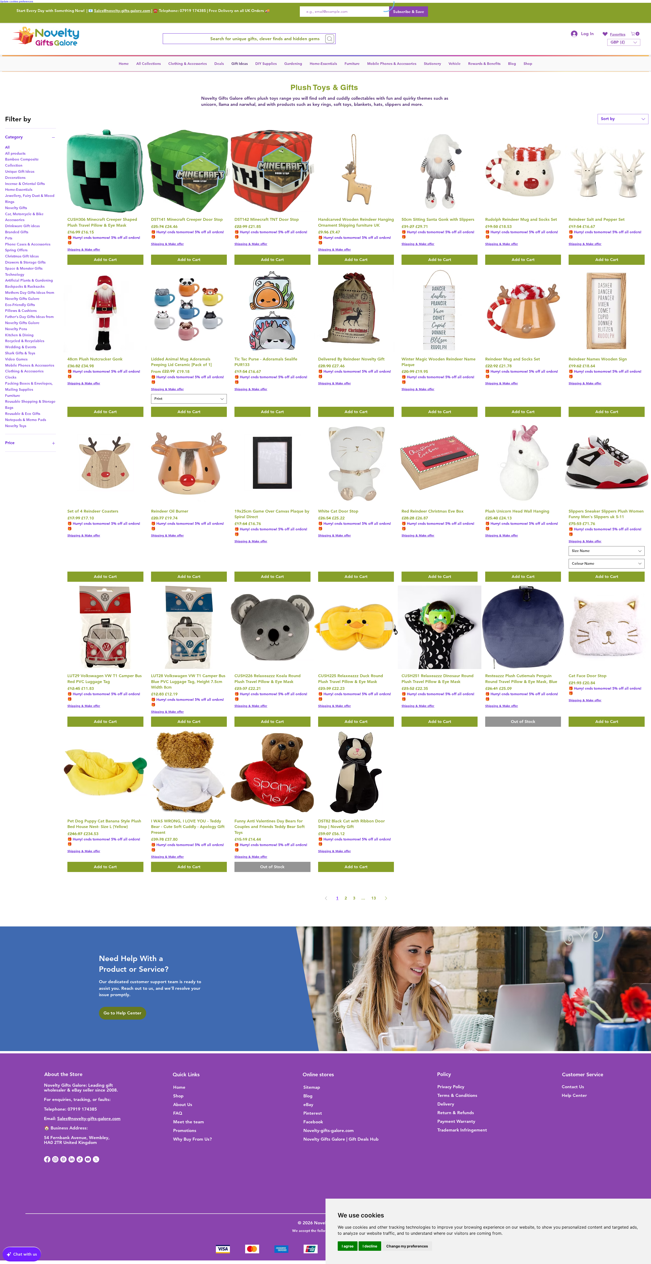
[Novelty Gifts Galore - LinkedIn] (71, 1159)
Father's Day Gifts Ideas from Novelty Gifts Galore (29, 319)
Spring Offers (16, 250)
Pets (8, 238)
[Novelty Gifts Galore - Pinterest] (63, 1159)
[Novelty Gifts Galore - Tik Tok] (80, 1159)
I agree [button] (347, 1246)
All (7, 147)
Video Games (16, 359)
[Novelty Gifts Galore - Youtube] (88, 1159)
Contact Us (573, 1086)
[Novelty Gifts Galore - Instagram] (55, 1159)
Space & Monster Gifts (23, 268)
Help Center (574, 1095)
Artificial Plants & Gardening (29, 280)
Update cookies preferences (16, 1)
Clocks (10, 377)
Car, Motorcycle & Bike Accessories (24, 217)
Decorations (15, 177)
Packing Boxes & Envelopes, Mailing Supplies (29, 386)
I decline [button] (370, 1246)
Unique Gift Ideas (19, 171)
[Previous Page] (326, 898)
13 (373, 898)
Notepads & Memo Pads (25, 419)
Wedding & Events (20, 347)
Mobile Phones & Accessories (29, 365)
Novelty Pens (16, 329)
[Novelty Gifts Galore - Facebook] (47, 1159)
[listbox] (623, 42)
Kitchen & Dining (19, 335)
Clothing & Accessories (24, 371)
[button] (635, 34)
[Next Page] (386, 898)
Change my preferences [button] (407, 1246)
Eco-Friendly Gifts (20, 304)
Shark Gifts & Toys (20, 353)
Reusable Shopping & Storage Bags (30, 404)
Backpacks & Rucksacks (25, 286)
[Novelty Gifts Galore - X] (96, 1159)
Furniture (12, 395)
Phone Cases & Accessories (27, 244)
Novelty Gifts (16, 208)
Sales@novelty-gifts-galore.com (122, 10)
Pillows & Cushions (21, 310)
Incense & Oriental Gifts (25, 183)
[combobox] (623, 119)
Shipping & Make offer (83, 249)
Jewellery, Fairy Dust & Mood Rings (29, 198)
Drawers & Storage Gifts (25, 262)
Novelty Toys (15, 426)
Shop (178, 1095)
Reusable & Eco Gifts (22, 413)
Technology (14, 274)
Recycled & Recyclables (24, 341)
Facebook (313, 1121)
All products (15, 153)
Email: (50, 1118)
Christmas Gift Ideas (22, 256)
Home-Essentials (18, 189)
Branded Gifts (16, 232)
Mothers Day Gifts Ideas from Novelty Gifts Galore (29, 295)
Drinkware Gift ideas (22, 226)
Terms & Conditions (457, 1095)
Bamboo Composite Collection (22, 162)
